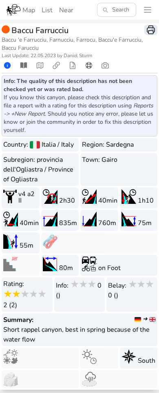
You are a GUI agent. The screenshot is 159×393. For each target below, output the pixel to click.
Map (28, 10)
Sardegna (120, 144)
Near (66, 10)
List (47, 10)
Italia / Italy (58, 144)
